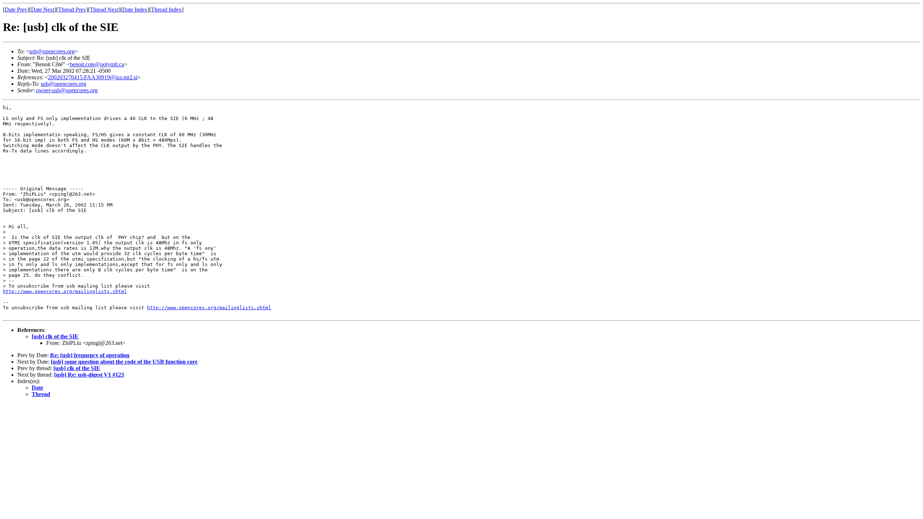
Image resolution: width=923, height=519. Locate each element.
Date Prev (16, 9)
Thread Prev (72, 9)
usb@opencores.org (52, 51)
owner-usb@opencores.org (67, 90)
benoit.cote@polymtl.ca (97, 64)
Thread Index (166, 9)
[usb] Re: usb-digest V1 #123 (89, 375)
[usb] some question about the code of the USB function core (124, 362)
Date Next (42, 9)
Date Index (134, 9)
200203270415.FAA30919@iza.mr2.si (92, 77)
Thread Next (104, 9)
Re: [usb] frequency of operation (89, 355)
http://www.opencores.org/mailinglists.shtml (65, 291)
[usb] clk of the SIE (55, 336)
